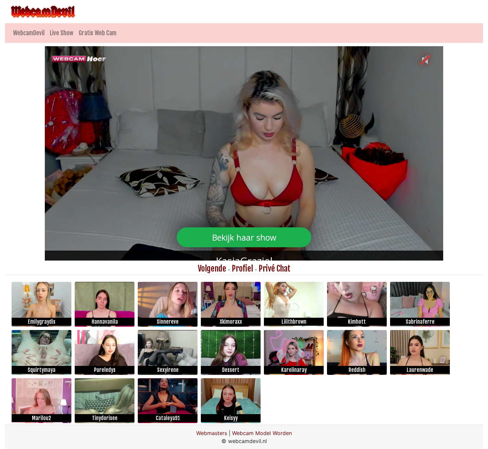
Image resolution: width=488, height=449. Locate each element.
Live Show (61, 33)
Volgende (212, 269)
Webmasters (211, 433)
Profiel (242, 269)
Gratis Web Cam (98, 33)
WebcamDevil (28, 33)
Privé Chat (274, 269)
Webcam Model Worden (262, 433)
